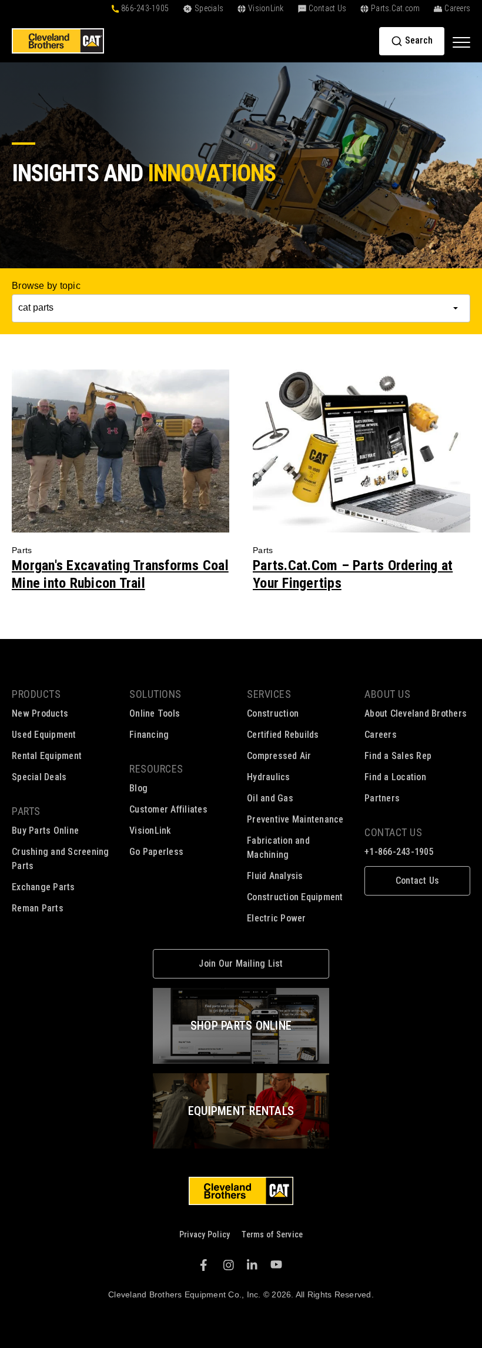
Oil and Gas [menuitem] (270, 798)
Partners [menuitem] (382, 798)
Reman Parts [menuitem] (37, 908)
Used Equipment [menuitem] (44, 734)
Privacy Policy (204, 1234)
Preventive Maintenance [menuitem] (295, 819)
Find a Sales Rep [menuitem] (397, 755)
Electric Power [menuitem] (276, 918)
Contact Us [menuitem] (393, 832)
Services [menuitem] (269, 694)
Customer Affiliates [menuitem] (168, 809)
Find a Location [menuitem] (395, 777)
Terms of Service (272, 1234)
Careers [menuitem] (380, 734)
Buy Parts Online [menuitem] (45, 830)
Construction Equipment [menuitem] (295, 897)
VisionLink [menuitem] (150, 830)
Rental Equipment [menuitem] (47, 755)
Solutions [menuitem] (155, 694)
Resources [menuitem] (156, 769)
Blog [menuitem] (138, 788)
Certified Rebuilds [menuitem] (283, 734)
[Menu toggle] (461, 42)
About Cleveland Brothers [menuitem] (415, 713)
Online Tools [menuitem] (154, 713)
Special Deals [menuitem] (39, 777)
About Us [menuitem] (387, 694)
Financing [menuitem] (149, 734)
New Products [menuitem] (40, 713)
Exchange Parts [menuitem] (43, 887)
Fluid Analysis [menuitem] (275, 875)
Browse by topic (46, 286)
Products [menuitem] (36, 694)
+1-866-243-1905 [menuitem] (399, 851)
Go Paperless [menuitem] (156, 851)
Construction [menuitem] (273, 713)
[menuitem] (417, 881)
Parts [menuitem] (26, 811)
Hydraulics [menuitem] (268, 777)
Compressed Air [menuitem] (279, 755)
